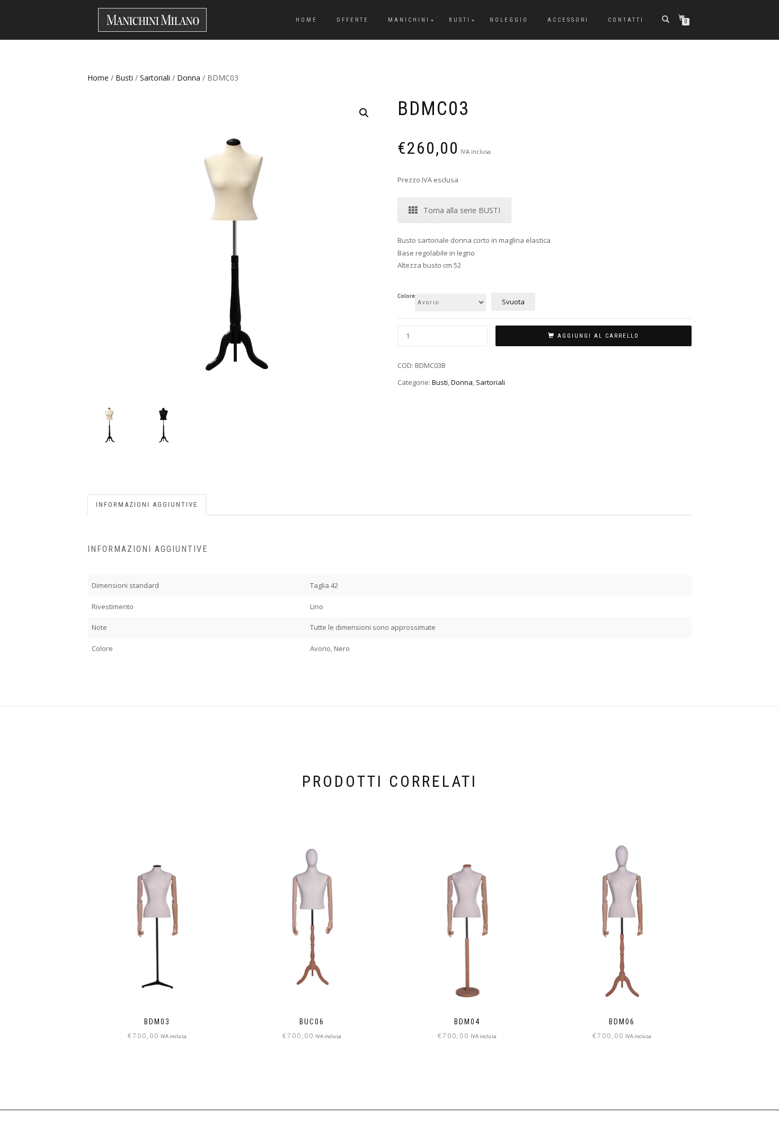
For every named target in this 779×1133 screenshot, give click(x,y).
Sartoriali (155, 78)
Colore (406, 296)
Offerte (353, 19)
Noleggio (509, 19)
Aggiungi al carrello (598, 335)
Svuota (513, 301)
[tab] (147, 505)
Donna (188, 78)
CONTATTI (626, 19)
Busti (460, 19)
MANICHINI (409, 19)
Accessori (568, 19)
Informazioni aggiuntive (147, 504)
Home (98, 78)
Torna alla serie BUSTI (461, 210)
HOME (306, 19)
